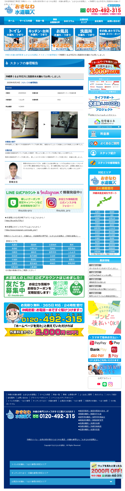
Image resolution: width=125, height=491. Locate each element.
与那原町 (14, 267)
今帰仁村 (33, 248)
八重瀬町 (33, 267)
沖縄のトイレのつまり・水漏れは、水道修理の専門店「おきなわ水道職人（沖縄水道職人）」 (42, 236)
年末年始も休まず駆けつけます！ (103, 289)
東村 (71, 245)
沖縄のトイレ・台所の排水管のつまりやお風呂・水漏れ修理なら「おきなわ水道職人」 (62, 439)
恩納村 (52, 248)
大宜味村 (52, 245)
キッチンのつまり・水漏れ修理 (45, 401)
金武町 (52, 259)
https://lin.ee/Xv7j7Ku (14, 221)
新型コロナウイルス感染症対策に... (103, 296)
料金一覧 (40, 21)
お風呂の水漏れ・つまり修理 (71, 401)
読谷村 (14, 256)
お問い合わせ (113, 21)
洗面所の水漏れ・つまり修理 (96, 401)
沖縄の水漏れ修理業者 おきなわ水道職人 (22, 55)
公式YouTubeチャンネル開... (100, 275)
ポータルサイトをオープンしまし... (103, 268)
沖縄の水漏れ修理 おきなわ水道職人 (22, 395)
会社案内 (99, 21)
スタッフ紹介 (111, 395)
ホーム (11, 21)
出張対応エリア (84, 21)
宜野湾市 (52, 252)
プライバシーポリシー (39, 398)
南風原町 (71, 263)
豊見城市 (33, 263)
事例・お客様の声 (55, 21)
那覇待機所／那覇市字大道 (90, 414)
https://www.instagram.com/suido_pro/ (21, 230)
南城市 (52, 263)
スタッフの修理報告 (49, 55)
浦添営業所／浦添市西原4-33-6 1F (94, 411)
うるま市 (71, 252)
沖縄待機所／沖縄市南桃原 (90, 426)
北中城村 (71, 256)
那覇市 (71, 259)
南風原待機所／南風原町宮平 (91, 420)
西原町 (33, 259)
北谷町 (52, 256)
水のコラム (69, 21)
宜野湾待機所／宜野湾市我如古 (92, 417)
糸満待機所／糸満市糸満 (89, 423)
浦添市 (33, 252)
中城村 (14, 259)
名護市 (14, 245)
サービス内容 (25, 21)
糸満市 (14, 263)
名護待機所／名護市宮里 (89, 429)
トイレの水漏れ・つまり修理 (19, 401)
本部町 (14, 248)
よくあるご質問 (86, 395)
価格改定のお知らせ (97, 282)
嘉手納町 (33, 256)
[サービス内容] (21, 21)
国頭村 (33, 245)
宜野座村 (71, 248)
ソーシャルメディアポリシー (62, 398)
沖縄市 (14, 252)
